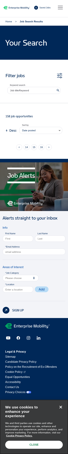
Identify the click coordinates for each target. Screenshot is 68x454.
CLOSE (34, 444)
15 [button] (34, 147)
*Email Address (12, 247)
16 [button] (41, 147)
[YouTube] (8, 338)
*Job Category (12, 273)
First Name (10, 233)
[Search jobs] (58, 90)
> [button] (49, 147)
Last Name (42, 233)
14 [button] (26, 147)
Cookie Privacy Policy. (19, 435)
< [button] (19, 147)
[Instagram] (28, 338)
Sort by (25, 125)
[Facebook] (18, 338)
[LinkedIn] (38, 338)
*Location (9, 284)
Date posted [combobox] (29, 130)
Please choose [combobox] (13, 278)
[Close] (61, 407)
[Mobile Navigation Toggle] (60, 7)
